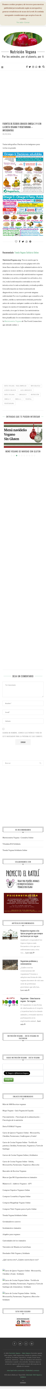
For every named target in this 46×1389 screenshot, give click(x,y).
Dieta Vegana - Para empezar (15, 386)
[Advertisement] (23, 96)
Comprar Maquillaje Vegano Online (17, 1202)
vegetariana (9, 403)
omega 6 (18, 399)
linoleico (23, 394)
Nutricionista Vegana (12, 321)
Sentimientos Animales (12, 1228)
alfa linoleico (26, 390)
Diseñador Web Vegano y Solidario (16, 1253)
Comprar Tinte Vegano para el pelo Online (20, 1209)
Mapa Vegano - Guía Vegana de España (18, 1110)
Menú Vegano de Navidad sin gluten (23, 451)
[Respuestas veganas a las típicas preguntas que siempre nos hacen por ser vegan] (10, 934)
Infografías (35, 386)
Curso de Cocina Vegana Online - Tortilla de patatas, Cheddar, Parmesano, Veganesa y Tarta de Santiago (23, 1145)
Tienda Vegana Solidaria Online (26, 252)
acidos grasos (10, 390)
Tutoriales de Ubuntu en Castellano (17, 1247)
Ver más (19, 22)
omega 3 (7, 399)
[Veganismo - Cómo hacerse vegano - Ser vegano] (10, 1002)
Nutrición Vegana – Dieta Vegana (19, 1353)
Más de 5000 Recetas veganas (14, 1104)
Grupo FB (8, 1080)
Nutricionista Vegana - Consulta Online (18, 837)
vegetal (28, 399)
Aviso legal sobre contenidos (16, 1370)
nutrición (35, 394)
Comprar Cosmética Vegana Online (17, 1196)
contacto (36, 1370)
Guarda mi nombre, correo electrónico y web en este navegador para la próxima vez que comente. (23, 734)
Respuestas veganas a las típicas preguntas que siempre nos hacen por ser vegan (31, 933)
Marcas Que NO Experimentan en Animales (20, 1177)
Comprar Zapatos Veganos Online (16, 1190)
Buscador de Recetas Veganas (14, 1171)
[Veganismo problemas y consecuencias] (10, 965)
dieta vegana (9, 394)
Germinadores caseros (12, 1221)
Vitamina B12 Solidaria (11, 844)
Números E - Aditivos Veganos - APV (17, 1183)
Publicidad (29, 1370)
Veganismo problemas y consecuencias (29, 962)
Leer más (29, 952)
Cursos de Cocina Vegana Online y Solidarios (20, 1155)
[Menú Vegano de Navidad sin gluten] (23, 435)
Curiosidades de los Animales (14, 1240)
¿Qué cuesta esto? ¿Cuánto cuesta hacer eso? (21, 1259)
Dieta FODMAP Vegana (12, 1126)
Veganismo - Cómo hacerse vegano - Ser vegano (30, 999)
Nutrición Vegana (23, 52)
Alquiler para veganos (11, 1234)
